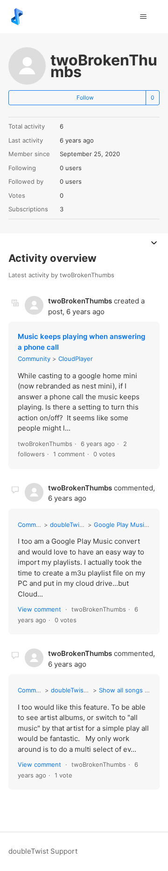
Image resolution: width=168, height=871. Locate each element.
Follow (85, 97)
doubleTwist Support (42, 851)
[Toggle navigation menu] (143, 16)
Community (34, 358)
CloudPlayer (75, 358)
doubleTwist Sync (75, 524)
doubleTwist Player (78, 690)
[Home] (17, 16)
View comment (39, 609)
